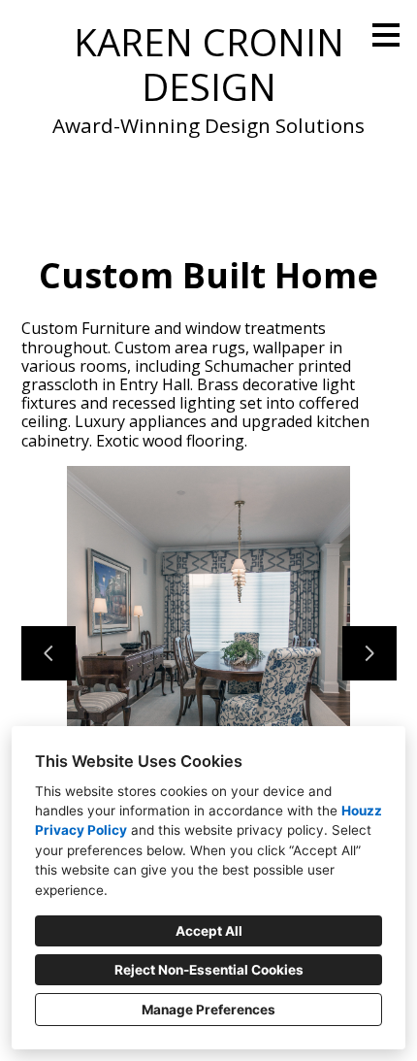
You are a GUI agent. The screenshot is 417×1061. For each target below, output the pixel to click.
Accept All (209, 931)
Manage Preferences (208, 1009)
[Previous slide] (48, 653)
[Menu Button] (386, 35)
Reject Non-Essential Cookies (209, 970)
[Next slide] (369, 653)
